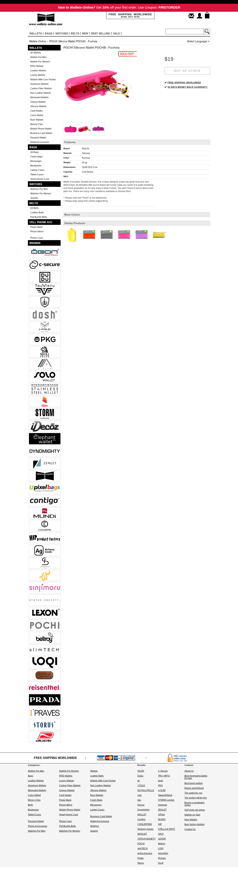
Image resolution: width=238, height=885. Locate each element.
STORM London (166, 800)
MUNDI (161, 819)
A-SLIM (161, 790)
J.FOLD (141, 785)
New (85, 33)
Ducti (160, 863)
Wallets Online (37, 41)
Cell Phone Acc (40, 222)
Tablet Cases (37, 174)
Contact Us (190, 829)
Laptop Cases (37, 170)
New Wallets (190, 819)
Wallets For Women (40, 61)
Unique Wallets (38, 102)
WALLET (141, 814)
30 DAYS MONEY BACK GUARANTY (188, 87)
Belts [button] (75, 33)
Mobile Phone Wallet (40, 128)
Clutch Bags (36, 156)
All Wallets (35, 52)
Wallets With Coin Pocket (43, 79)
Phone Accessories (37, 826)
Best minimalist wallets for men (195, 777)
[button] (68, 84)
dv (138, 780)
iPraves (162, 858)
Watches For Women (40, 193)
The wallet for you (193, 793)
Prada (140, 858)
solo (139, 795)
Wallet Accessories (39, 142)
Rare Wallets (36, 119)
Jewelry (34, 198)
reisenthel (163, 853)
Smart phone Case (39, 179)
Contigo (141, 819)
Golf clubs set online (194, 810)
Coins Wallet (36, 115)
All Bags (34, 152)
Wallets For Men (38, 57)
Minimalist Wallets (39, 97)
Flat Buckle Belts (38, 217)
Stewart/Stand (165, 795)
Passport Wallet (38, 137)
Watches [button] (61, 33)
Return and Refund (194, 788)
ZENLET (162, 809)
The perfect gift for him (195, 798)
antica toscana (144, 853)
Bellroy (161, 843)
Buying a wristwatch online (194, 803)
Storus (140, 863)
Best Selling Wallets (194, 824)
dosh (160, 780)
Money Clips (36, 124)
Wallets (35, 48)
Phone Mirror (37, 231)
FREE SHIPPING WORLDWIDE (184, 82)
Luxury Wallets (37, 75)
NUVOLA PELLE (145, 790)
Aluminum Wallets (39, 84)
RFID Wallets (37, 66)
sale (116, 33)
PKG (160, 785)
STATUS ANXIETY (146, 838)
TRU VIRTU (164, 776)
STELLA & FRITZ (166, 829)
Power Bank (36, 227)
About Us (189, 771)
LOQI (160, 848)
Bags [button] (48, 33)
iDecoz (140, 805)
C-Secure (163, 771)
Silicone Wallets (38, 106)
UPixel (161, 814)
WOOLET (142, 834)
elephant (162, 805)
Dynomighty (143, 809)
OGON (140, 771)
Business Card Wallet (41, 133)
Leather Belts (37, 212)
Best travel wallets (193, 783)
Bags (33, 147)
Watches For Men (39, 189)
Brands (34, 243)
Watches (35, 184)
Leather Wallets (38, 70)
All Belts (34, 208)
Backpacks (35, 165)
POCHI (85, 148)
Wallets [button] (35, 33)
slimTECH (142, 848)
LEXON (162, 838)
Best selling (100, 33)
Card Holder (36, 111)
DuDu (140, 776)
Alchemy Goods (145, 829)
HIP (160, 824)
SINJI (160, 834)
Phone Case (36, 238)
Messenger (36, 161)
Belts (33, 203)
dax (139, 800)
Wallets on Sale (192, 814)
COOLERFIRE (144, 824)
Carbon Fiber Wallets (41, 88)
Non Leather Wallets (40, 93)
